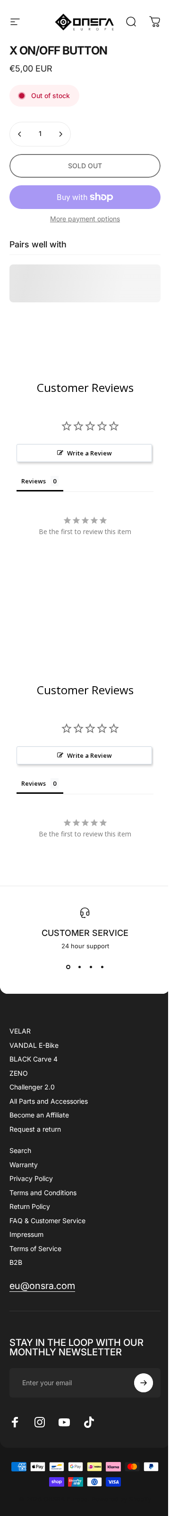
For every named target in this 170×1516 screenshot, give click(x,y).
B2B (15, 1262)
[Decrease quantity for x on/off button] (20, 134)
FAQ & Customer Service (47, 1220)
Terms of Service (35, 1248)
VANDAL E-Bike (34, 1045)
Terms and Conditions (42, 1193)
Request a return (35, 1129)
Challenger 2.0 (32, 1087)
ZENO (18, 1073)
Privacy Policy (31, 1178)
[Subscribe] (143, 1382)
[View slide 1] (68, 966)
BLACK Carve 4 (33, 1059)
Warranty (23, 1165)
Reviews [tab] (33, 481)
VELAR (20, 1031)
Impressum (26, 1234)
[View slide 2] (79, 966)
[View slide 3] (90, 966)
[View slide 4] (102, 966)
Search (20, 1150)
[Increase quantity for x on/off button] (60, 134)
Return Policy (29, 1206)
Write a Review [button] (89, 453)
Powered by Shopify (121, 1499)
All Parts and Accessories (48, 1101)
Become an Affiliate (39, 1115)
